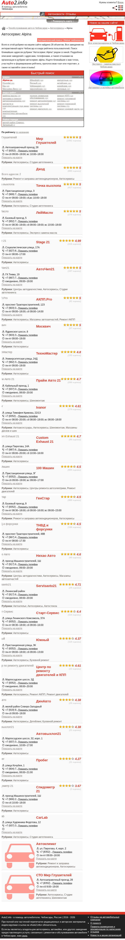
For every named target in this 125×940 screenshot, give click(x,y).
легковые (63, 89)
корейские (64, 86)
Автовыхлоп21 (48, 734)
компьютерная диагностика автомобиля (15, 113)
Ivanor (41, 407)
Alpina (7, 80)
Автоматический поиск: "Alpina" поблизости (60, 40)
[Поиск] (42, 14)
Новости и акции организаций (105, 935)
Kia (6, 86)
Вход (120, 2)
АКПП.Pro (44, 299)
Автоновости (56, 14)
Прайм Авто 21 (48, 380)
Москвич (43, 326)
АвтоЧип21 (45, 269)
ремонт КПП (65, 96)
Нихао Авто (45, 556)
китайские (64, 83)
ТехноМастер (46, 353)
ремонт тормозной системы (66, 105)
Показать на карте (12, 157)
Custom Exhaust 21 (45, 440)
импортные (64, 80)
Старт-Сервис (47, 613)
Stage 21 (43, 242)
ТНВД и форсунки (44, 527)
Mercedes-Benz (12, 89)
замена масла (12, 96)
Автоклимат (46, 844)
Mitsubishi (36, 80)
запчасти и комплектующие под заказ (16, 106)
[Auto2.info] (15, 3)
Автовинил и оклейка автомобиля (106, 87)
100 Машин (45, 468)
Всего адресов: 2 (11, 174)
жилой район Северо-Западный (13, 123)
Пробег (42, 760)
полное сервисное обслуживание (39, 97)
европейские (38, 89)
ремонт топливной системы (66, 99)
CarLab (42, 817)
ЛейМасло (44, 213)
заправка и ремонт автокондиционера (14, 99)
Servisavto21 (46, 586)
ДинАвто (43, 701)
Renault (35, 83)
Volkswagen (37, 86)
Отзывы (71, 14)
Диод (40, 169)
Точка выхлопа (48, 186)
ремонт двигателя (41, 109)
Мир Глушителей (46, 141)
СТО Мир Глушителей (54, 875)
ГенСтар (43, 498)
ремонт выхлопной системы (39, 105)
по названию (22, 132)
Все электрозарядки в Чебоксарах (106, 43)
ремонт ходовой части (70, 109)
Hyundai (8, 83)
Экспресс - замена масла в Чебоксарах (106, 65)
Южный (42, 640)
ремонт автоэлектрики (43, 101)
